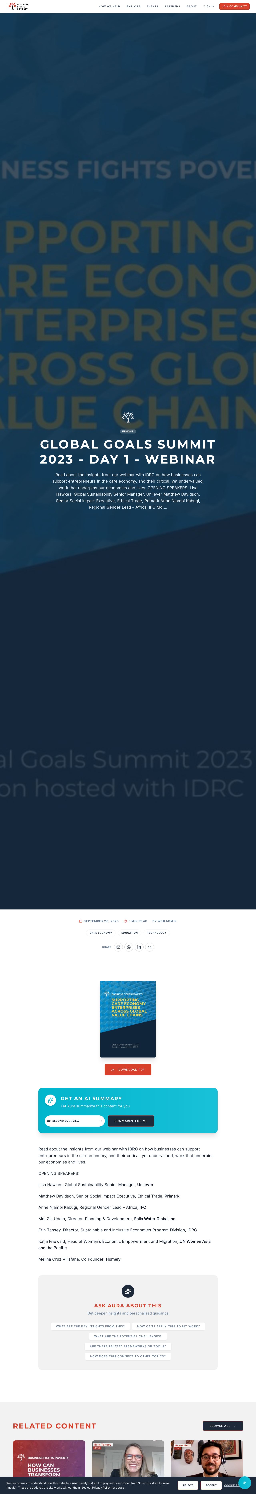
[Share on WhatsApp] (128, 947)
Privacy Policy (101, 1487)
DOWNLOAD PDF (131, 1069)
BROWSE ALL (219, 1425)
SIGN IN (209, 6)
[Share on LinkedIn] (139, 947)
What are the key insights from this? (90, 1326)
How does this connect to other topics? (128, 1356)
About (192, 6)
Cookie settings (237, 1485)
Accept (211, 1485)
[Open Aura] (244, 1482)
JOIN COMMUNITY (234, 6)
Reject (188, 1485)
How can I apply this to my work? (168, 1326)
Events (152, 6)
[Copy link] (149, 947)
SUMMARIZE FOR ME (131, 1121)
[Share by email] (118, 947)
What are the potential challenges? (128, 1336)
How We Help (109, 6)
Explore (133, 6)
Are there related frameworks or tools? (128, 1346)
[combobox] (75, 1121)
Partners (172, 6)
